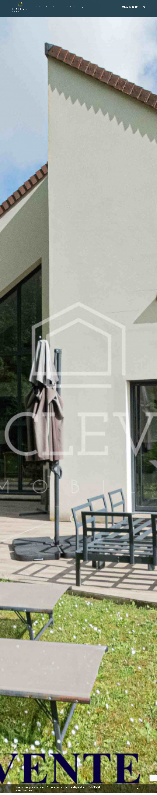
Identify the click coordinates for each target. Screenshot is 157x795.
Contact (93, 7)
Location (56, 7)
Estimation (38, 7)
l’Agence (83, 7)
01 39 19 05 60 (130, 7)
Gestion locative (70, 7)
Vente (47, 7)
